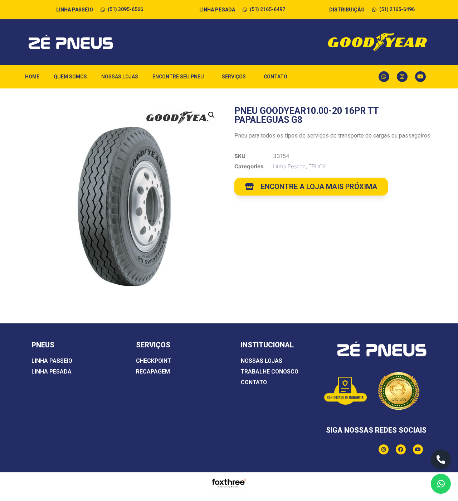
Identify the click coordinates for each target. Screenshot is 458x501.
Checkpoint (153, 360)
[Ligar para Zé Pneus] (441, 459)
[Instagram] (402, 76)
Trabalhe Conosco (269, 371)
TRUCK (317, 166)
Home (32, 77)
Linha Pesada (289, 166)
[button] (211, 115)
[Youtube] (420, 76)
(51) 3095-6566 (125, 9)
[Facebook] (401, 449)
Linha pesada (51, 371)
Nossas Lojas (119, 77)
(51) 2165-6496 (397, 9)
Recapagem (153, 371)
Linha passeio (51, 360)
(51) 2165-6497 (267, 9)
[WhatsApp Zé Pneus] (441, 484)
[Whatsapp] (384, 76)
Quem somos (70, 77)
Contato (275, 77)
